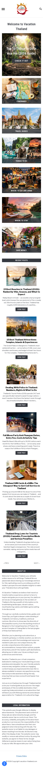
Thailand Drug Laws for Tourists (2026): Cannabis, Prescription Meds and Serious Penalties (21, 536)
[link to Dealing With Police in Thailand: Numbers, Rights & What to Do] (21, 374)
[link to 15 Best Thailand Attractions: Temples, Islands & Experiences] (21, 326)
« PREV (6, 563)
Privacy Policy (21, 756)
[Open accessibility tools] (4, 763)
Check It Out (21, 61)
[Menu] (3, 9)
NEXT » (36, 563)
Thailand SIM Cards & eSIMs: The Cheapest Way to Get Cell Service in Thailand (21, 486)
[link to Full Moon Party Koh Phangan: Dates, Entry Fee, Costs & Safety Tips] (21, 422)
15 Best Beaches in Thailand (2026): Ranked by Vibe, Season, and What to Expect (21, 292)
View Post (21, 309)
